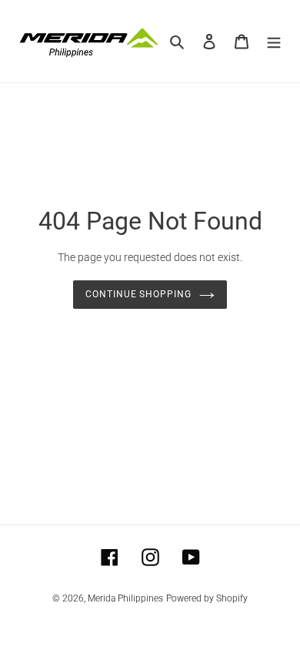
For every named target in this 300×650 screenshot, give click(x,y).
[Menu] (274, 41)
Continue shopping (138, 294)
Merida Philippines (125, 598)
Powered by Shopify (207, 598)
